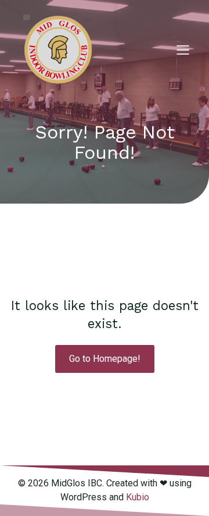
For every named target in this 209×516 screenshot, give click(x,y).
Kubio (137, 497)
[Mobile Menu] (183, 49)
